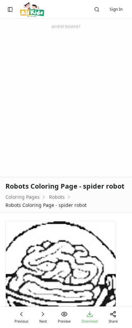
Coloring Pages (22, 197)
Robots (57, 197)
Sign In (116, 9)
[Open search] (96, 9)
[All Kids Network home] (32, 9)
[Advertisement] (66, 100)
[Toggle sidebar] (10, 9)
